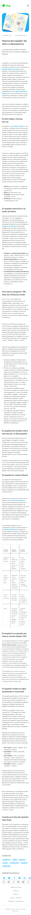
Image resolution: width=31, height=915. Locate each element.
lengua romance (18, 126)
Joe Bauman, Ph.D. (21, 35)
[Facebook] (9, 878)
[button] (28, 5)
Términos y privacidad (16, 901)
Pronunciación (14, 863)
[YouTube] (18, 882)
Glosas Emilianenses (11, 529)
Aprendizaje (6, 859)
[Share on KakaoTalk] (19, 878)
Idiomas (15, 859)
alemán (12, 226)
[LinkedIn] (4, 878)
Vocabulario (6, 866)
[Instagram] (4, 882)
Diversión (22, 859)
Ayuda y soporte (16, 898)
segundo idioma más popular (11, 69)
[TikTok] (13, 882)
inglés (5, 226)
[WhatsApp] (25, 878)
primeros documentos (17, 500)
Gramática (24, 863)
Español (5, 863)
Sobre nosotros (16, 887)
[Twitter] (14, 878)
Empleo (16, 894)
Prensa (15, 891)
